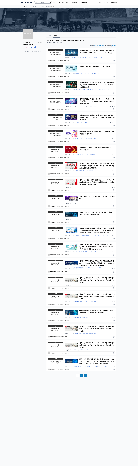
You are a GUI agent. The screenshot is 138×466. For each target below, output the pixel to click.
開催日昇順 (101, 46)
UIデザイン (76, 170)
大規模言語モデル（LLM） (104, 89)
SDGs (81, 154)
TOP (22, 6)
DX (103, 57)
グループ (27, 6)
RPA (95, 138)
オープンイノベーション (81, 106)
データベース (95, 73)
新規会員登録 (114, 2)
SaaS (75, 138)
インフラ (100, 73)
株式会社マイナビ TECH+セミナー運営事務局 (41, 6)
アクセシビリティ (92, 170)
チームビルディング (81, 138)
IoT (90, 317)
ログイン (108, 2)
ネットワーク (83, 219)
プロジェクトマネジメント (102, 235)
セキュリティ (91, 138)
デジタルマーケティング (91, 57)
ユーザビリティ (84, 170)
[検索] (50, 2)
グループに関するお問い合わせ (34, 51)
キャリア (78, 235)
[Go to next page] (85, 375)
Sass (90, 269)
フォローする (32, 47)
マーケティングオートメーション (81, 269)
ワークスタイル (92, 235)
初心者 (94, 251)
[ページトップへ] (26, 2)
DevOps (76, 317)
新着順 (96, 46)
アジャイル (89, 73)
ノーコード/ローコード (79, 251)
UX (80, 170)
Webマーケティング (85, 267)
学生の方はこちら (101, 2)
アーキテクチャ (83, 73)
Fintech (105, 366)
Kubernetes (76, 73)
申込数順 (114, 46)
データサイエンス (76, 57)
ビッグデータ (83, 57)
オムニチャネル (79, 203)
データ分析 (100, 57)
